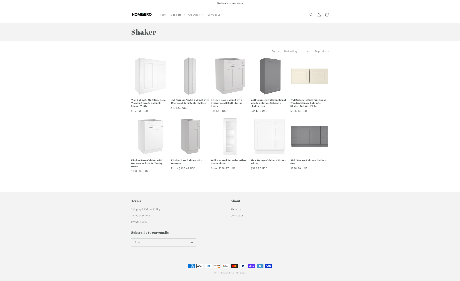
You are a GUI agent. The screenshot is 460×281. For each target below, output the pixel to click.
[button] (177, 14)
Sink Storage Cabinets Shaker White (268, 162)
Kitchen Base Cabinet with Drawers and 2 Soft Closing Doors (226, 102)
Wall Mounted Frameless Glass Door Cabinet (229, 162)
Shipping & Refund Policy (145, 209)
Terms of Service (140, 215)
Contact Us (237, 215)
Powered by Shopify (238, 273)
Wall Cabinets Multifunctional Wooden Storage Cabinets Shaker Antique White (308, 102)
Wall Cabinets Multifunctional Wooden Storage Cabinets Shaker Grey (268, 102)
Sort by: (276, 51)
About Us (236, 209)
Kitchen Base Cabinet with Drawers (186, 162)
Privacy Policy (139, 221)
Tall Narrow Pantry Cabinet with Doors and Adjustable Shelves (190, 101)
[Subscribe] (192, 242)
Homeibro (224, 273)
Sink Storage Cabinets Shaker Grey (308, 162)
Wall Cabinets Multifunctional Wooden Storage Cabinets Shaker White (148, 102)
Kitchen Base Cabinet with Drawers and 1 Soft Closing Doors (147, 163)
